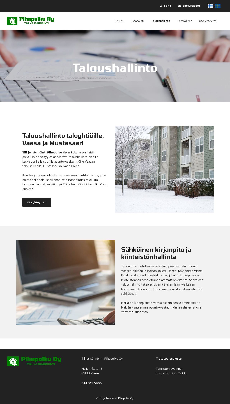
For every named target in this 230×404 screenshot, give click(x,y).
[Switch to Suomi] (210, 6)
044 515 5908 (91, 383)
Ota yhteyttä (208, 20)
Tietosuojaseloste (169, 358)
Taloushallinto (160, 20)
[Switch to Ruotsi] (217, 6)
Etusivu (120, 20)
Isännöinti (138, 20)
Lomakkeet (184, 20)
